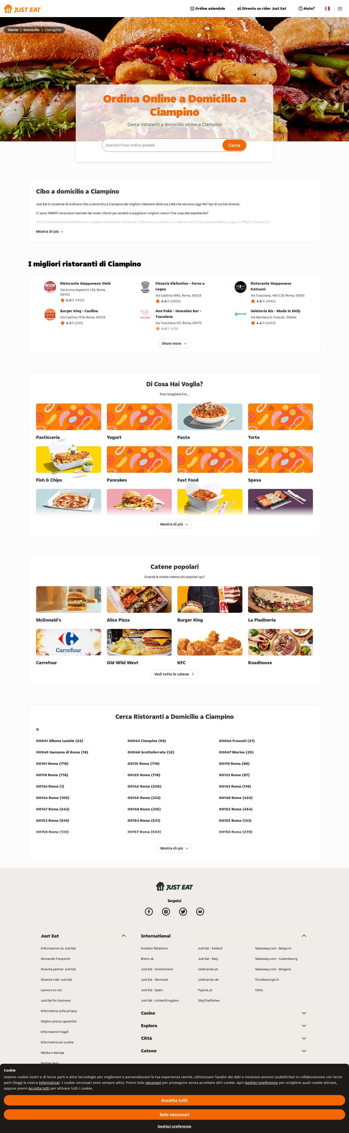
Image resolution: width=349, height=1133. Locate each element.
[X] (183, 911)
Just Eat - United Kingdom (160, 1000)
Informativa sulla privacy (59, 1011)
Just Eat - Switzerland (157, 969)
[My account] (340, 8)
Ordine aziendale (210, 8)
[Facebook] (149, 911)
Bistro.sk (147, 959)
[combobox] (161, 145)
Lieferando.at (208, 969)
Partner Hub (49, 1063)
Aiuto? (309, 8)
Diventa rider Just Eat (56, 979)
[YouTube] (200, 911)
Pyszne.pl (205, 990)
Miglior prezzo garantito (59, 1021)
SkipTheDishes (209, 1000)
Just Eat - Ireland (210, 948)
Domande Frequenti (55, 959)
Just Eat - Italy (208, 959)
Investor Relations (154, 948)
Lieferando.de (208, 979)
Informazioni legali (55, 1032)
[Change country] (327, 8)
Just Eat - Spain (152, 990)
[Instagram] (166, 911)
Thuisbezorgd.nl (267, 979)
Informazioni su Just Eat (58, 948)
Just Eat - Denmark (154, 979)
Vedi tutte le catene (171, 674)
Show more (171, 343)
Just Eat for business (56, 1000)
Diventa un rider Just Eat (264, 8)
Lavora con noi (51, 990)
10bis (259, 990)
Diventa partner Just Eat (58, 969)
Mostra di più (47, 231)
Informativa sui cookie (57, 1042)
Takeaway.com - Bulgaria (273, 969)
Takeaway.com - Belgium (273, 948)
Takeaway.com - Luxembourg (276, 959)
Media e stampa (52, 1052)
